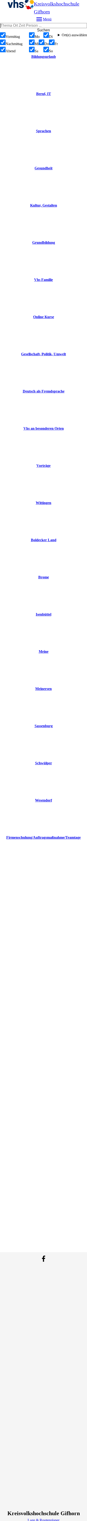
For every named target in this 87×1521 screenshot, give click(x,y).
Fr (56, 44)
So (51, 51)
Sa (36, 51)
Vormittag (13, 37)
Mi (37, 44)
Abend (11, 51)
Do (46, 44)
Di (51, 37)
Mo (37, 37)
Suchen (43, 30)
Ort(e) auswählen (74, 35)
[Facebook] (43, 1258)
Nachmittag (14, 44)
